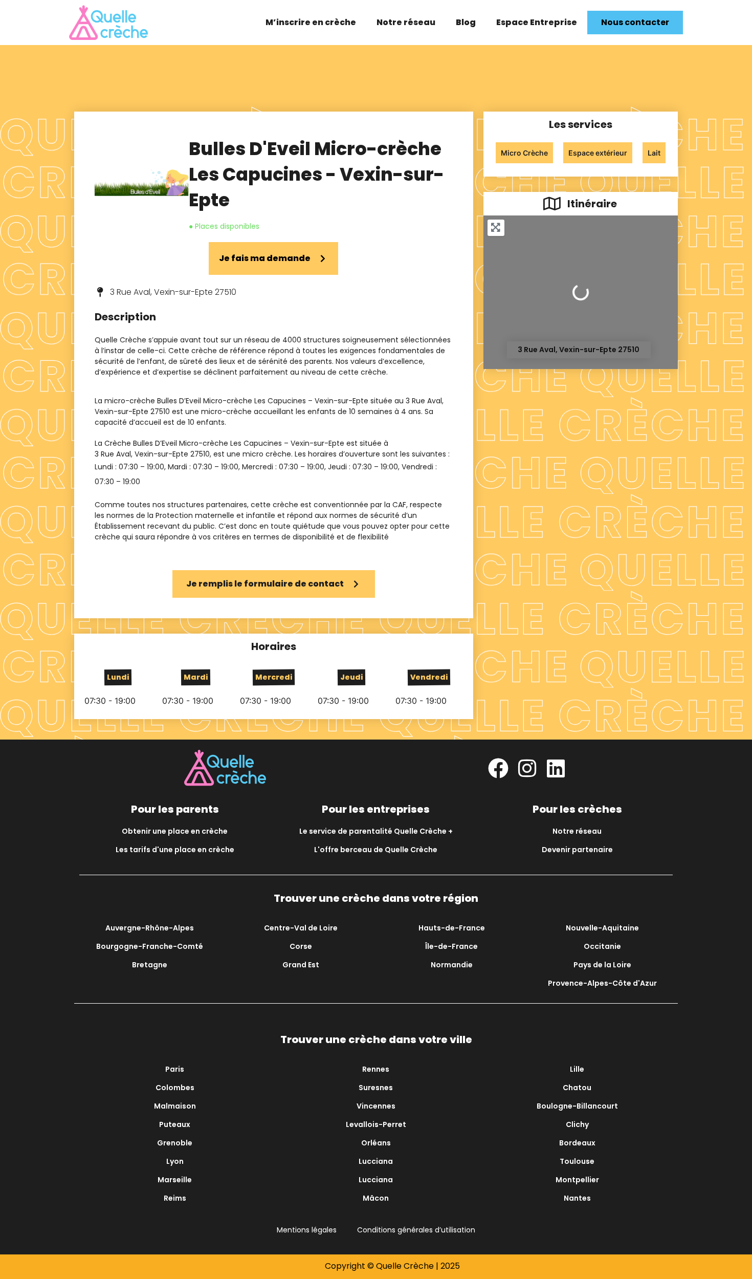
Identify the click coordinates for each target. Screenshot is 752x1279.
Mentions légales (307, 1230)
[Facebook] (498, 768)
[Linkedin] (555, 768)
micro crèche (266, 454)
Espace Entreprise (536, 22)
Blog (466, 22)
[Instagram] (527, 768)
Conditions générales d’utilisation (416, 1230)
